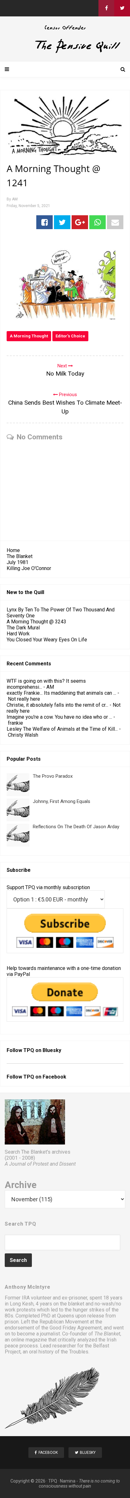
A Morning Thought (29, 336)
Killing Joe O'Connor (29, 568)
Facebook (54, 1077)
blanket (76, 1304)
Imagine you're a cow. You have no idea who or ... (59, 717)
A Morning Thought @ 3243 (36, 622)
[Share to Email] (115, 222)
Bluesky (52, 1050)
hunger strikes (88, 1310)
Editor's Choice (70, 336)
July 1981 (17, 562)
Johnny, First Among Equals (61, 801)
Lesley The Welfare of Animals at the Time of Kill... (62, 729)
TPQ (52, 1480)
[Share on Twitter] (62, 222)
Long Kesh (21, 1304)
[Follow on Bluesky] (122, 8)
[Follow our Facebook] (106, 8)
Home (13, 550)
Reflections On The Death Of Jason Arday (76, 826)
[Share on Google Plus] (80, 222)
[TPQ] (65, 52)
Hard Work (18, 634)
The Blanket (19, 556)
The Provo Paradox (53, 776)
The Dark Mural (23, 628)
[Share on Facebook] (44, 222)
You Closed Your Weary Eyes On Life (47, 640)
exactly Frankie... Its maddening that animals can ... (61, 693)
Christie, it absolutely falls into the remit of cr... (57, 705)
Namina (67, 1480)
